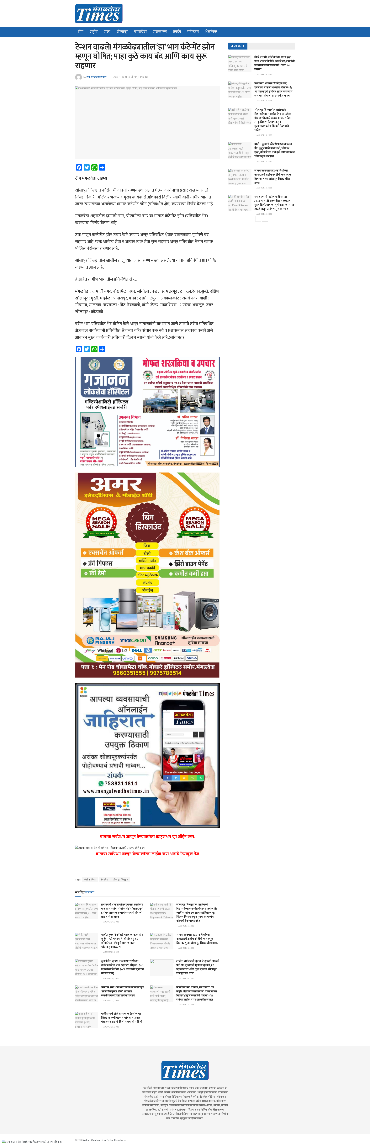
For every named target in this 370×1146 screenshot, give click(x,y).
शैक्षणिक (211, 32)
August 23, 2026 (111, 1000)
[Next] (265, 219)
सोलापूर (122, 32)
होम (80, 32)
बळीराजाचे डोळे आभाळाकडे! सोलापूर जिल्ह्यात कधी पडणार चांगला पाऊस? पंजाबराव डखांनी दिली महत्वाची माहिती (121, 1017)
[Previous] (258, 219)
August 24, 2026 (111, 978)
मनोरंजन (193, 32)
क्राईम (177, 32)
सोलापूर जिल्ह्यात (120, 880)
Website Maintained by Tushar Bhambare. (104, 1140)
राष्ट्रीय (94, 32)
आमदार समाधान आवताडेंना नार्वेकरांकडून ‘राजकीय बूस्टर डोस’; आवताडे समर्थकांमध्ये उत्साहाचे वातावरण (122, 991)
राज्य (107, 32)
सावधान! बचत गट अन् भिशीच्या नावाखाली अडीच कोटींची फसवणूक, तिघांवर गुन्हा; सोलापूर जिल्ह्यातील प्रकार (197, 938)
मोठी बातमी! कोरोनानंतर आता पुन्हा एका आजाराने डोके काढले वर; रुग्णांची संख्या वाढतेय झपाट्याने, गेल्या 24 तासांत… (274, 63)
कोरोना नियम (90, 880)
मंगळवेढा (140, 32)
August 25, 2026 (111, 952)
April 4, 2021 (120, 77)
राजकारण (160, 32)
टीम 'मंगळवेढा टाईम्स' (97, 77)
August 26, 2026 (111, 922)
